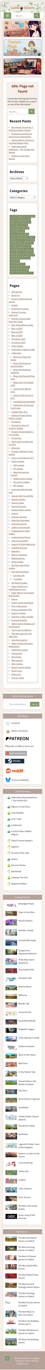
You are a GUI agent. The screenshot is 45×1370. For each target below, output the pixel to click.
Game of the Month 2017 (22, 458)
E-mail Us (15, 723)
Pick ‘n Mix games (19, 606)
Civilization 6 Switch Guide (23, 349)
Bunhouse (23, 1134)
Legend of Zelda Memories (23, 544)
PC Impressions (16, 246)
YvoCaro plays (27, 273)
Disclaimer (16, 422)
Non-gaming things (20, 571)
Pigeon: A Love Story (20, 806)
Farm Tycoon (24, 1197)
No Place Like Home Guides (27, 1207)
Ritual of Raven (25, 920)
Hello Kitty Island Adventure (26, 961)
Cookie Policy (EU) (19, 412)
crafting (13, 228)
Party (27, 243)
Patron (14, 599)
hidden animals (28, 237)
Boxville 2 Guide (25, 930)
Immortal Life (24, 1012)
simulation (19, 258)
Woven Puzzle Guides (21, 667)
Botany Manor (25, 986)
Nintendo (30, 240)
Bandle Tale (23, 1003)
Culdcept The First (19, 877)
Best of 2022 (16, 328)
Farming (25, 234)
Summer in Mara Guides (22, 616)
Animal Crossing (16, 222)
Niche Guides (17, 562)
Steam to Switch (18, 613)
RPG (11, 258)
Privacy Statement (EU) (21, 609)
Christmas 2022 (18, 339)
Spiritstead (16, 871)
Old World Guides (19, 583)
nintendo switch (17, 243)
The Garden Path (26, 969)
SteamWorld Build (26, 1020)
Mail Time (22, 1063)
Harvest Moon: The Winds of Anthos (27, 1083)
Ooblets (22, 1179)
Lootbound (16, 825)
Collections (16, 353)
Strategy (25, 267)
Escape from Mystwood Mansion (27, 952)
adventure (26, 219)
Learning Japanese (19, 541)
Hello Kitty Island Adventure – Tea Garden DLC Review (22, 149)
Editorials (15, 448)
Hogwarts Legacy (26, 1029)
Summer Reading (19, 620)
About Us (15, 295)
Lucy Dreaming (25, 1162)
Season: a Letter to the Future (28, 1155)
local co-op (20, 240)
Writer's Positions (19, 730)
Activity (14, 305)
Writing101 (16, 674)
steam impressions (17, 264)
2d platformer (16, 216)
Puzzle (12, 252)
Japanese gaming (19, 524)
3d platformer (29, 216)
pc (32, 243)
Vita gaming (16, 653)
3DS (11, 219)
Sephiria (15, 846)
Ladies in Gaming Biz (20, 527)
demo (26, 228)
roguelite (30, 255)
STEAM (27, 258)
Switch (13, 270)
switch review (22, 270)
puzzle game (22, 252)
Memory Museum (19, 555)
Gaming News (17, 503)
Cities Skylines (25, 1188)
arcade (27, 222)
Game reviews (17, 461)
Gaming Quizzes (18, 506)
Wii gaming (16, 657)
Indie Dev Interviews (20, 520)
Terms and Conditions (21, 630)
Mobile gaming (18, 558)
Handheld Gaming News (24, 401)
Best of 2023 (16, 332)
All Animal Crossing (20, 308)
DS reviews (18, 468)
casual (13, 225)
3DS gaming (16, 292)
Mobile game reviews (22, 478)
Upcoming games (19, 640)
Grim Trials (16, 819)
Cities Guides (17, 346)
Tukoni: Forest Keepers (22, 840)
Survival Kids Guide (27, 940)
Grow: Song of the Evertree (26, 1217)
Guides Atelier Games (21, 510)
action (17, 219)
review (12, 255)
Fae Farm (22, 1090)
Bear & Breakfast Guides (22, 325)
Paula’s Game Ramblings (22, 602)
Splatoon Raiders (19, 883)
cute (21, 228)
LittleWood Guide (19, 548)
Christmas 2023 (18, 342)
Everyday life (19, 575)
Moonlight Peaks (26, 903)
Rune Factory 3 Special (28, 1099)
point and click (27, 249)
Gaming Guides (18, 499)
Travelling (17, 579)
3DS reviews (18, 465)
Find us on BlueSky (20, 780)
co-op (25, 225)
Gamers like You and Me (22, 496)
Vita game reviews (21, 482)
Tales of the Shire (26, 912)
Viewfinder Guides (19, 650)
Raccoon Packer (18, 865)
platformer (14, 249)
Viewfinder (23, 1107)
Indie (12, 240)
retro (31, 252)
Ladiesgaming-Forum (20, 537)
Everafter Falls (25, 978)
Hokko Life (23, 1171)
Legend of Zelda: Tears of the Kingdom (29, 1146)
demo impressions (17, 231)
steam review (15, 267)
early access (15, 234)
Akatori (14, 859)
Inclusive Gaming (19, 517)
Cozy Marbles (17, 812)
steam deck (14, 261)
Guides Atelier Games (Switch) (28, 1118)
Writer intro (16, 671)
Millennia (22, 995)
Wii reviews (18, 485)
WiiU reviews (17, 664)
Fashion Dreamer (26, 1046)
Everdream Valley (26, 1125)
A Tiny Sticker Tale (26, 1071)
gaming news (15, 237)
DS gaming (16, 438)
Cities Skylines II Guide (28, 1037)
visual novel (15, 273)
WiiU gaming (17, 660)
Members (15, 551)
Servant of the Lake (20, 852)
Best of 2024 (16, 335)
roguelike (21, 255)
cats (19, 225)
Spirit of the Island (26, 1054)
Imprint (14, 513)
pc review (27, 246)
